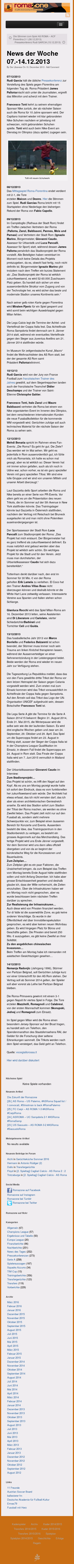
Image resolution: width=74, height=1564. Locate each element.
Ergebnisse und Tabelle (20, 1235)
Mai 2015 (12, 1342)
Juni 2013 (12, 1433)
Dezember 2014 (16, 1361)
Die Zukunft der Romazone (22, 1097)
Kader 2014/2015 (52, 1524)
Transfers (12, 1283)
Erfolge (60, 1538)
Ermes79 (12, 1503)
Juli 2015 (12, 1334)
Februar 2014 (14, 1401)
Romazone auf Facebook (26, 1190)
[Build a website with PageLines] (37, 1557)
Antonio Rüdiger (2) (31, 1163)
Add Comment (52, 67)
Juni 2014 (12, 1385)
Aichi (10, 1159)
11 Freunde (13, 1487)
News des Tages (16, 1251)
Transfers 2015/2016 (29, 1533)
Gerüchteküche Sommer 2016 (32, 1159)
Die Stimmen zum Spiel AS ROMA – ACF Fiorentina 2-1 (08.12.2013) (34, 38)
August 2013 (14, 1425)
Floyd (10, 1171)
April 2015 (12, 1346)
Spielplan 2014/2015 (21, 1538)
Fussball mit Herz (17, 1507)
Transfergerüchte (25, 1167)
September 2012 (16, 1468)
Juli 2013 (12, 1429)
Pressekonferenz (52, 80)
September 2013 (16, 1421)
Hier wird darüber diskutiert (23, 1060)
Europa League (15, 1239)
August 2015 (14, 1330)
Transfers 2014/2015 (25, 1529)
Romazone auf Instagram (21, 1194)
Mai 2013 (12, 1437)
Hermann (12, 1163)
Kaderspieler (19, 1524)
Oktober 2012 (14, 1464)
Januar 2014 (14, 1405)
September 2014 (16, 1373)
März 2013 (13, 1445)
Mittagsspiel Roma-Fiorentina (30, 191)
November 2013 (16, 1413)
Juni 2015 (12, 1338)
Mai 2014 (12, 1389)
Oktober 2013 (14, 1417)
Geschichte (44, 1538)
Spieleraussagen (16, 1263)
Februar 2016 (14, 1306)
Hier (45, 199)
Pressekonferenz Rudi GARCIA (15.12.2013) (38, 42)
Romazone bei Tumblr (19, 1198)
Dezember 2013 (16, 1409)
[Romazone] (37, 7)
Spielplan (51, 1533)
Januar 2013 (14, 1453)
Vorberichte (13, 1287)
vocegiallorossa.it (26, 1052)
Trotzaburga (13, 1175)
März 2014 (13, 1397)
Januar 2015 (14, 1357)
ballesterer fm (14, 1495)
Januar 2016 (14, 1310)
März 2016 (13, 1302)
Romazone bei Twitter (24, 1202)
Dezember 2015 (16, 1314)
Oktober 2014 (14, 1369)
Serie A (11, 1259)
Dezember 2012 (16, 1456)
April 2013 (12, 1441)
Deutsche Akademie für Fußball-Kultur (28, 1499)
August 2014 (14, 1377)
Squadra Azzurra (16, 1267)
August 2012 (14, 1472)
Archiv (34, 1524)
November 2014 (16, 1365)
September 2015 (16, 1326)
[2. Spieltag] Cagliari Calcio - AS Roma (45, 1175)
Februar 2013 (14, 1449)
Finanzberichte (15, 1243)
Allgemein (12, 1228)
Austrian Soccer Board (19, 1491)
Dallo (10, 1167)
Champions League (17, 1231)
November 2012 (16, 1460)
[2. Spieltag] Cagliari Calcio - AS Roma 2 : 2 (41, 1171)
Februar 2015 (14, 1353)
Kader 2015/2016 (51, 1529)
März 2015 (13, 1349)
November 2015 (16, 1318)
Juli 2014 (12, 1381)
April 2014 (12, 1393)
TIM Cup (12, 1271)
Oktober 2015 (14, 1322)
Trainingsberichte (16, 1275)
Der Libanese (16, 67)
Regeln (37, 1543)
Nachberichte (14, 1247)
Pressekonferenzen (17, 1255)
